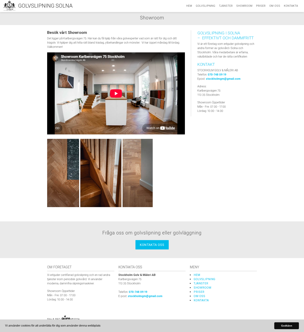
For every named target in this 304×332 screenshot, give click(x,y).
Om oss (274, 5)
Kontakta (291, 5)
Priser (261, 5)
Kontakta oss (152, 245)
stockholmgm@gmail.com (223, 78)
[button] (101, 326)
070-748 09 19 (217, 74)
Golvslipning (205, 5)
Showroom (244, 5)
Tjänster (226, 5)
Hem (189, 5)
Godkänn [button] (286, 325)
